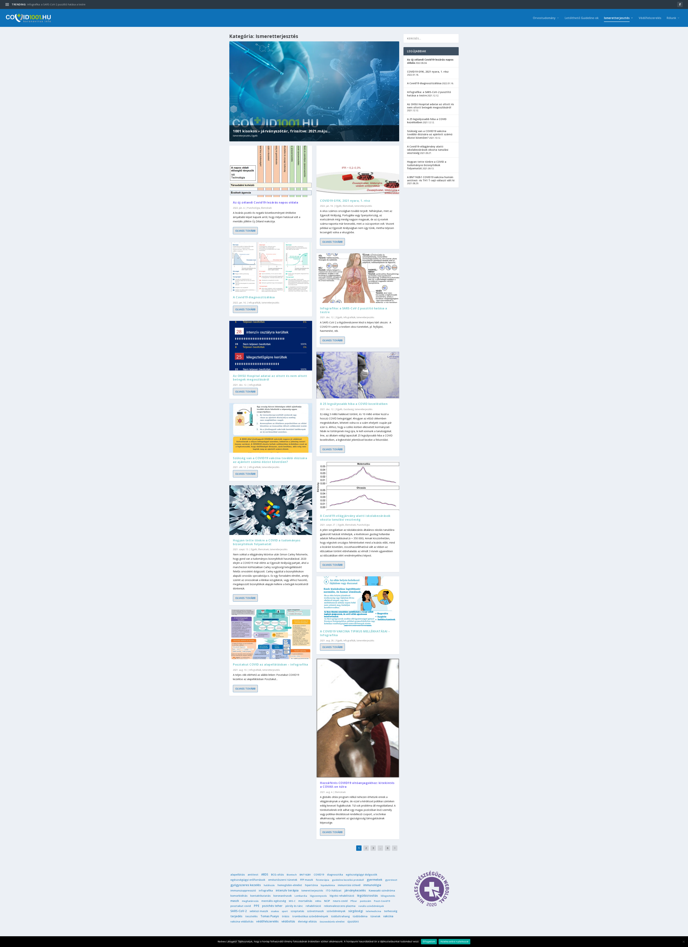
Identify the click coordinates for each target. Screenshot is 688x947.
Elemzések (266, 207)
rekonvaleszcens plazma (339, 906)
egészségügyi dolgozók (361, 874)
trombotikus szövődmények (310, 916)
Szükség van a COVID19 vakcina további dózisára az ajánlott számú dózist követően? (270, 460)
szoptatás (297, 911)
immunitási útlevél (349, 885)
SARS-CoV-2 (238, 911)
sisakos (275, 911)
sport (285, 911)
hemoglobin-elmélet (290, 885)
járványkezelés (355, 890)
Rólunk (671, 18)
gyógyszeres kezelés (245, 885)
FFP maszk (306, 879)
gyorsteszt (391, 879)
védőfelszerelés (267, 921)
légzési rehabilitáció (342, 895)
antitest (253, 874)
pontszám (365, 901)
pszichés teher (272, 906)
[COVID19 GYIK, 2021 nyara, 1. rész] (357, 170)
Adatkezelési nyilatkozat (454, 941)
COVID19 (319, 874)
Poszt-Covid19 (382, 901)
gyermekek (374, 880)
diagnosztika (335, 874)
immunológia (372, 885)
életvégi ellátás (307, 921)
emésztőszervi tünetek (282, 879)
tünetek (375, 916)
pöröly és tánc (294, 906)
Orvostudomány (544, 18)
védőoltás (288, 921)
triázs (285, 916)
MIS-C (292, 901)
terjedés (236, 916)
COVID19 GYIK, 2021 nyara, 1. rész (345, 201)
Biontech (292, 874)
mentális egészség (273, 901)
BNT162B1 (305, 874)
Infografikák (255, 302)
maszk (234, 901)
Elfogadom (429, 941)
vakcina (388, 916)
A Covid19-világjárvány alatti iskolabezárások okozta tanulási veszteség (355, 518)
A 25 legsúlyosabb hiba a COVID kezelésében (354, 404)
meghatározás (250, 901)
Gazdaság (348, 409)
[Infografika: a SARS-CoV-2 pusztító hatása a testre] (357, 278)
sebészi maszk (259, 911)
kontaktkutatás (260, 895)
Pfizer (353, 901)
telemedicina (373, 911)
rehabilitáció (313, 906)
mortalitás (305, 901)
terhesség (390, 911)
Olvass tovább (245, 230)
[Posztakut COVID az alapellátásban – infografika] (270, 634)
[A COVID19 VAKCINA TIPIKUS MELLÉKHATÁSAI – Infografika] (357, 601)
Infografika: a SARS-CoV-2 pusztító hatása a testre (353, 310)
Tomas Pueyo (270, 916)
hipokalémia (328, 885)
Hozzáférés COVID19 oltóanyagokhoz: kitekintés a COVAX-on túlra (357, 785)
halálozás (269, 885)
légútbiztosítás (367, 896)
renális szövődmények (371, 906)
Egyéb (255, 135)
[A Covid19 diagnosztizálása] (270, 267)
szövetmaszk (315, 911)
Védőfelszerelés (650, 18)
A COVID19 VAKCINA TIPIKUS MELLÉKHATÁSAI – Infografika (355, 633)
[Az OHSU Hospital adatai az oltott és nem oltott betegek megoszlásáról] (270, 345)
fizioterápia (322, 879)
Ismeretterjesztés (617, 18)
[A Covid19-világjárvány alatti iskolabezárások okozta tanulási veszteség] (357, 485)
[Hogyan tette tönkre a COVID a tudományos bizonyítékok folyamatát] (270, 510)
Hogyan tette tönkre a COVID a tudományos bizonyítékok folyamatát (266, 542)
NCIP (327, 901)
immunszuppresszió (243, 890)
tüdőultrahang (340, 916)
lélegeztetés (388, 895)
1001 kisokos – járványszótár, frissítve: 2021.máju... (281, 131)
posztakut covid (240, 906)
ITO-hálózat (333, 890)
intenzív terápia (287, 890)
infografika (266, 890)
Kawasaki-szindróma (382, 890)
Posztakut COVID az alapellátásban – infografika (270, 664)
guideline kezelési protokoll (348, 879)
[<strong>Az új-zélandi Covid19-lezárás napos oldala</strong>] (270, 171)
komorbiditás (238, 895)
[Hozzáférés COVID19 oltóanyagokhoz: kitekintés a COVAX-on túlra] (357, 718)
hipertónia (311, 885)
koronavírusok (282, 895)
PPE (256, 906)
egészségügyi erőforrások (247, 879)
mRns (318, 901)
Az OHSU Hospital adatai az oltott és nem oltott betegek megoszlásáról (270, 378)
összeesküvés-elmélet (332, 921)
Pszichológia (253, 207)
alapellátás (237, 874)
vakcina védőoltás (241, 921)
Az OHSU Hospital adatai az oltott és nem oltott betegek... (61, 4)
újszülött (353, 921)
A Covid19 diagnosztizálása (254, 297)
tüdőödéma (360, 916)
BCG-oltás (277, 874)
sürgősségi (355, 911)
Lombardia (301, 895)
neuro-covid (340, 901)
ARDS (264, 874)
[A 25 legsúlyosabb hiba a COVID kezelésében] (357, 375)
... (380, 848)
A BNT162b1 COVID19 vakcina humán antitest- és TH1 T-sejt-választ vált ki (431, 178)
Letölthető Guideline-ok (582, 18)
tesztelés (251, 916)
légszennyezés (318, 895)
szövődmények (336, 911)
